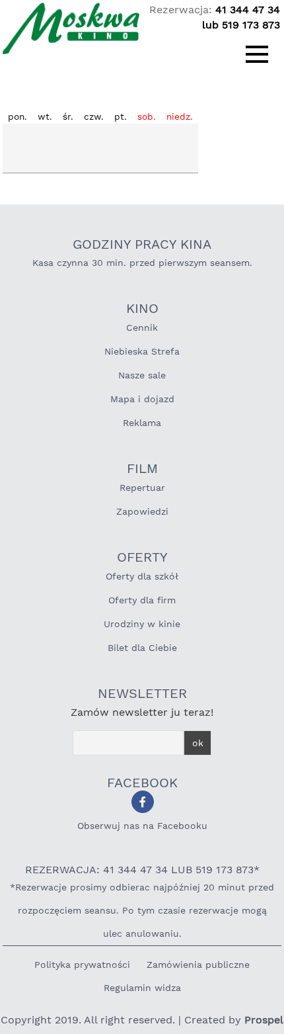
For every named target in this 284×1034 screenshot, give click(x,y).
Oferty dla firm (142, 600)
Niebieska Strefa (142, 351)
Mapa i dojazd (142, 399)
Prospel (263, 1019)
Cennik (142, 327)
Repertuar (142, 487)
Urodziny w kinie (142, 624)
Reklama (142, 422)
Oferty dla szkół (142, 576)
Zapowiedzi (142, 511)
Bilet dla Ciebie (142, 647)
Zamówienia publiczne (198, 964)
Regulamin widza (142, 987)
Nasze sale (142, 375)
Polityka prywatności (82, 964)
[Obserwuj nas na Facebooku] (142, 802)
